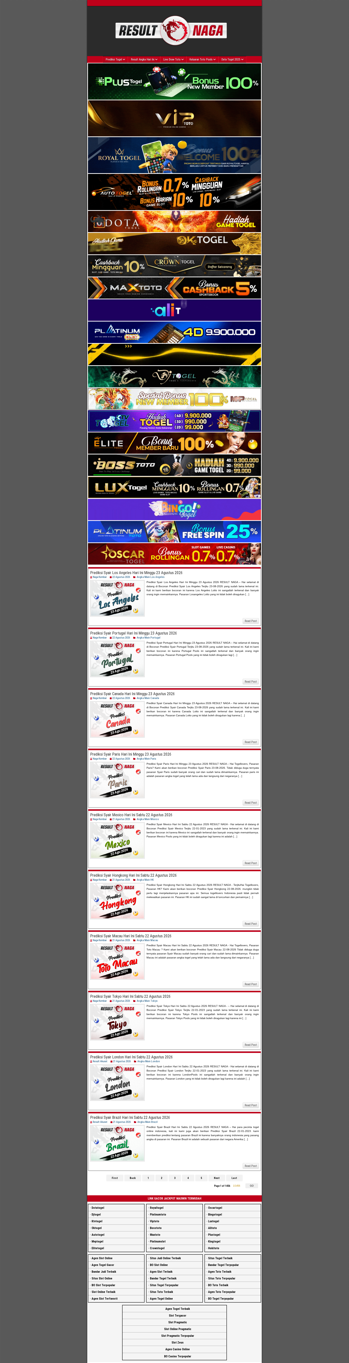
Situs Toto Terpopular (221, 1278)
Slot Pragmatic (177, 1322)
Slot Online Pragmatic (177, 1329)
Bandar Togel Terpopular (223, 1265)
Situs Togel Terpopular (164, 1285)
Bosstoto (156, 1228)
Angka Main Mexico (148, 819)
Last (234, 1178)
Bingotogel (215, 1214)
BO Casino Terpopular (177, 1356)
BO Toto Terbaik (218, 1285)
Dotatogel (98, 1208)
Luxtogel (213, 1221)
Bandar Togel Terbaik (163, 1278)
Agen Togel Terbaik (177, 1309)
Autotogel (98, 1234)
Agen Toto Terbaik (219, 1271)
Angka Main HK (145, 879)
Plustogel (214, 1234)
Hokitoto (213, 1248)
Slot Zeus (178, 1342)
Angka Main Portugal (149, 637)
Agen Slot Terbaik (161, 1271)
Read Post (251, 621)
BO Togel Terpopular (221, 1298)
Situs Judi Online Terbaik (165, 1258)
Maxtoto (155, 1234)
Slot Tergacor (177, 1315)
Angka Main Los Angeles (151, 577)
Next (217, 1178)
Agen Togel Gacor (103, 1265)
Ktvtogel (97, 1221)
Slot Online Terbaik (103, 1292)
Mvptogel (97, 1241)
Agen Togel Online (161, 1298)
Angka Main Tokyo (147, 1000)
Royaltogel (156, 1208)
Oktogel (97, 1228)
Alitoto (212, 1228)
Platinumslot (158, 1241)
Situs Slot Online (102, 1278)
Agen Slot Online (102, 1258)
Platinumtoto (158, 1214)
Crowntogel (157, 1248)
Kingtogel (214, 1241)
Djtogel (96, 1214)
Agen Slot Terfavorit (105, 1298)
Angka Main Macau (147, 940)
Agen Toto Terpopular (222, 1292)
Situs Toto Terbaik (161, 1292)
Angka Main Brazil (147, 1122)
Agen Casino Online (177, 1349)
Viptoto (154, 1221)
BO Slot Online (159, 1265)
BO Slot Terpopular (103, 1285)
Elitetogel (98, 1248)
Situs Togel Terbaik (220, 1258)
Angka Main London (148, 1061)
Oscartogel (215, 1208)
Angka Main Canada (148, 698)
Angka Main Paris (146, 758)
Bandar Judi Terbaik (104, 1271)
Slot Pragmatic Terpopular (177, 1336)
